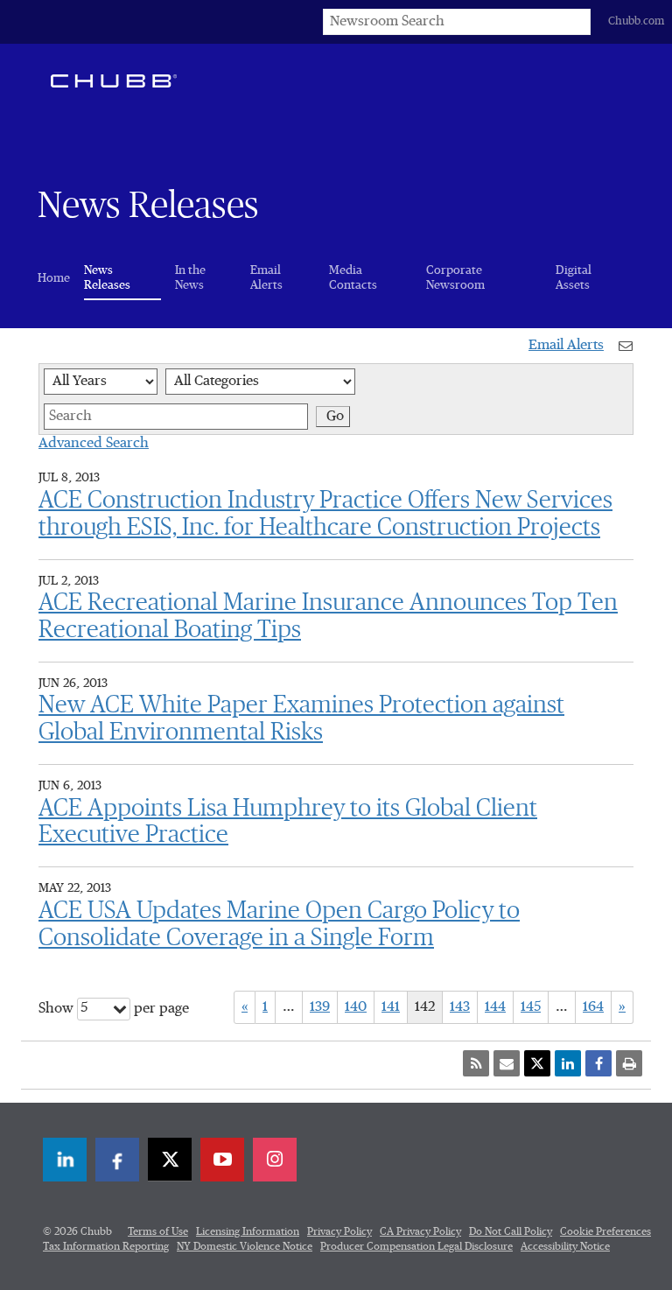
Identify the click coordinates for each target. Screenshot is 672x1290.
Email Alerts (266, 277)
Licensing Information (247, 1232)
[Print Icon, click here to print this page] (629, 1063)
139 (320, 1007)
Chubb (114, 81)
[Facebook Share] (598, 1063)
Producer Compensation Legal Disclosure (416, 1247)
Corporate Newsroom (455, 277)
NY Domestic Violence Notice (244, 1247)
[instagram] (275, 1159)
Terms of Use (158, 1232)
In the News (190, 277)
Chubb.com (636, 21)
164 (593, 1007)
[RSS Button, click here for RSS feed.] (476, 1063)
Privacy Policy (339, 1232)
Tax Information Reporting (106, 1247)
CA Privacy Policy (420, 1232)
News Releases (122, 277)
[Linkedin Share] (568, 1063)
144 (495, 1007)
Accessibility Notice (565, 1247)
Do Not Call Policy (510, 1232)
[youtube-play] (222, 1159)
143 (460, 1007)
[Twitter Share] (537, 1063)
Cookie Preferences (605, 1232)
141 (391, 1007)
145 (531, 1007)
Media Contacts (353, 277)
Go (335, 417)
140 (356, 1007)
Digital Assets (574, 277)
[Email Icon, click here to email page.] (507, 1063)
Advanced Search (93, 444)
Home (54, 278)
